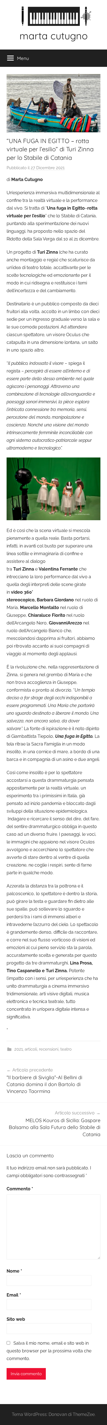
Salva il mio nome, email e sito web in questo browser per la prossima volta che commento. (49, 1351)
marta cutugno (53, 35)
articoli (31, 1049)
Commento (20, 1188)
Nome (14, 1271)
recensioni (48, 1049)
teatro (66, 1049)
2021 (18, 1049)
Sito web (16, 1319)
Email (14, 1295)
